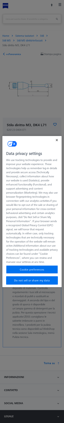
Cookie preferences (32, 269)
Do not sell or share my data (32, 280)
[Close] (57, 140)
